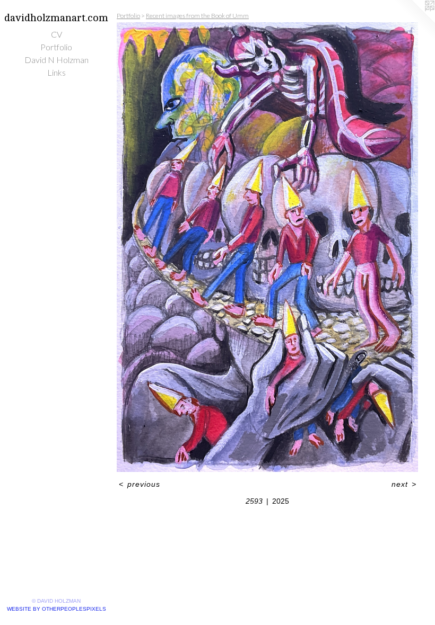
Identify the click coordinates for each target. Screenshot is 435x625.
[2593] (267, 247)
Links (56, 72)
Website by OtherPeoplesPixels (56, 609)
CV (56, 34)
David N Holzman (56, 60)
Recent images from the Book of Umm (197, 16)
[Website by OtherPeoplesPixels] (414, 21)
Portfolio (56, 47)
